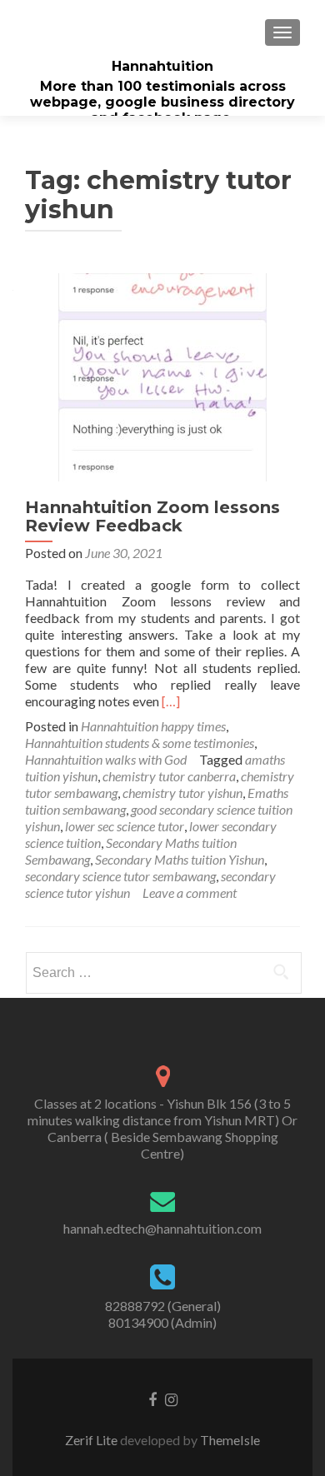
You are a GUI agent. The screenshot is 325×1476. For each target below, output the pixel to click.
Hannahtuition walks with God (106, 759)
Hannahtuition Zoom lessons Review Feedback (152, 516)
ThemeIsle (230, 1440)
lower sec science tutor (124, 826)
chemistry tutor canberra (169, 776)
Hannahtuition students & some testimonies (139, 742)
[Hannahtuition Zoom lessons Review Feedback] (162, 375)
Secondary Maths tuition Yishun (179, 859)
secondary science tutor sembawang (120, 876)
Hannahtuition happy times (153, 726)
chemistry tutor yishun (182, 792)
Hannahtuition (162, 66)
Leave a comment (189, 892)
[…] (171, 701)
